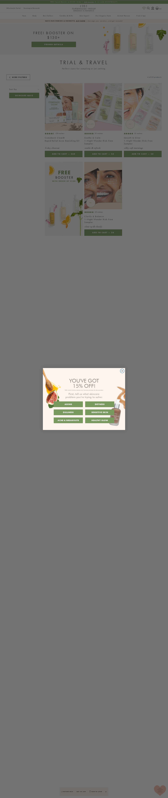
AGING (68, 404)
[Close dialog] (122, 371)
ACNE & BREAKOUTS (68, 420)
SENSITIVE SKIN (99, 412)
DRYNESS (100, 404)
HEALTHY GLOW (99, 420)
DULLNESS (68, 412)
